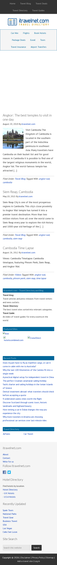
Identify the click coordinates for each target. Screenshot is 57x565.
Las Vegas (7, 528)
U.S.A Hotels (9, 496)
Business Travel (10, 521)
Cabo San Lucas (10, 531)
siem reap (17, 238)
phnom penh (19, 278)
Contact (6, 458)
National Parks (9, 513)
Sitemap (50, 557)
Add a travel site (25, 561)
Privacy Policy (38, 557)
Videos (18, 274)
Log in (37, 561)
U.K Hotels (9, 493)
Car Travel (28, 433)
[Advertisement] (28, 80)
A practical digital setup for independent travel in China (28, 377)
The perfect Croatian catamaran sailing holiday (24, 380)
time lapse (41, 278)
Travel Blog (20, 178)
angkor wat (44, 178)
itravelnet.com (28, 22)
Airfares (6, 433)
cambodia (7, 182)
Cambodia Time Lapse (18, 248)
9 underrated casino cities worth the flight (22, 398)
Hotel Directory (10, 489)
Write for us (8, 461)
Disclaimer (25, 557)
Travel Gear (8, 517)
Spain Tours (8, 510)
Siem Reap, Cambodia (18, 192)
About (5, 454)
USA (5, 524)
